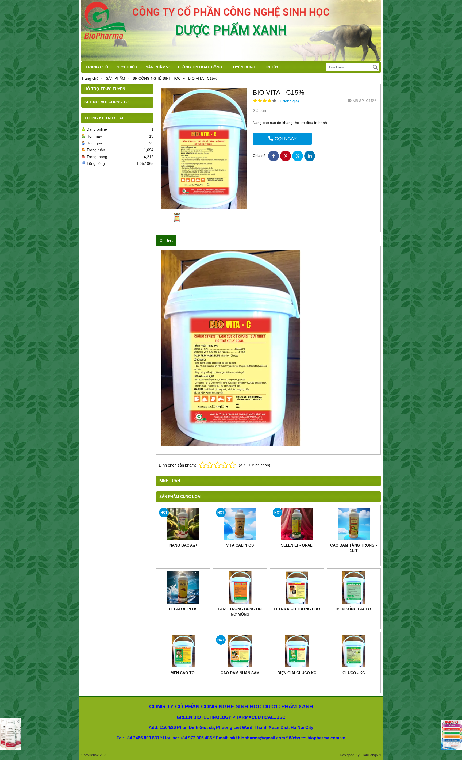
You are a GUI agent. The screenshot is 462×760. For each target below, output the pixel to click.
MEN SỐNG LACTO (353, 609)
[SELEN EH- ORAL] (297, 524)
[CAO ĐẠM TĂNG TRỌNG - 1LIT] (354, 524)
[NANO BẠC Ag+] (183, 524)
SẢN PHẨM (155, 67)
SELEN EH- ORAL (297, 545)
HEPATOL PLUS (183, 609)
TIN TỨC (271, 67)
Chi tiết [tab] (166, 240)
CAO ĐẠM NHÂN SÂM (240, 673)
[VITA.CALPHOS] (240, 524)
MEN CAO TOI (183, 673)
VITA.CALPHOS (240, 545)
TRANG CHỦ (97, 67)
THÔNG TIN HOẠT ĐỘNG (199, 67)
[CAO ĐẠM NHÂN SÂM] (240, 651)
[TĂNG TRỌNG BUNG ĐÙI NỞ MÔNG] (240, 587)
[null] (451, 735)
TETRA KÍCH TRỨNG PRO (297, 609)
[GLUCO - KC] (354, 651)
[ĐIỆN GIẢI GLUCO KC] (297, 651)
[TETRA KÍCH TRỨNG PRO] (297, 587)
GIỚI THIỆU (127, 67)
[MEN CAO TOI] (183, 651)
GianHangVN (371, 755)
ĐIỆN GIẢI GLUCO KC (297, 673)
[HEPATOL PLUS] (183, 587)
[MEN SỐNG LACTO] (354, 587)
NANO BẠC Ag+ (183, 545)
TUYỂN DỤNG (243, 67)
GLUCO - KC (353, 673)
